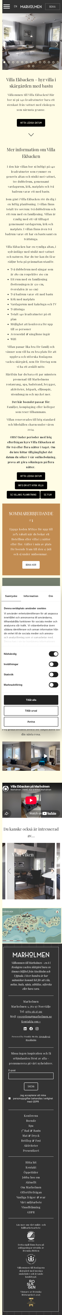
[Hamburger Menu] (6, 7)
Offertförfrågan (31, 1192)
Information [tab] (31, 596)
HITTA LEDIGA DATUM (31, 122)
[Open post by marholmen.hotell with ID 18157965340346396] (16, 756)
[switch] (53, 664)
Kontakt (31, 1167)
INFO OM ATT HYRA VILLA (31, 485)
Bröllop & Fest (31, 1140)
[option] (15, 6)
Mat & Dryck (31, 1135)
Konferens (31, 1115)
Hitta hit (30, 1162)
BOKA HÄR (31, 564)
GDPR (36, 1101)
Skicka (31, 1086)
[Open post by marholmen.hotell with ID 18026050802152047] (45, 756)
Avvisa (31, 721)
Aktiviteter (31, 1145)
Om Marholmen (31, 1187)
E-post (12, 1070)
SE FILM (48, 494)
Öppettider (31, 1172)
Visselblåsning (30, 1207)
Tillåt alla (31, 699)
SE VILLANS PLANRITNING (23, 494)
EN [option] (15, 6)
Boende (31, 1120)
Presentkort (31, 1150)
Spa (31, 1125)
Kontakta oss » (31, 1021)
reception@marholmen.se (34, 1016)
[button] (3, 45)
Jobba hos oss (31, 1177)
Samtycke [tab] (11, 596)
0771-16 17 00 (33, 1011)
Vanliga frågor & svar (31, 1197)
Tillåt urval (31, 710)
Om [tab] (51, 596)
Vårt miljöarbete (31, 1202)
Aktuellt (31, 1182)
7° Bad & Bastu (31, 1130)
